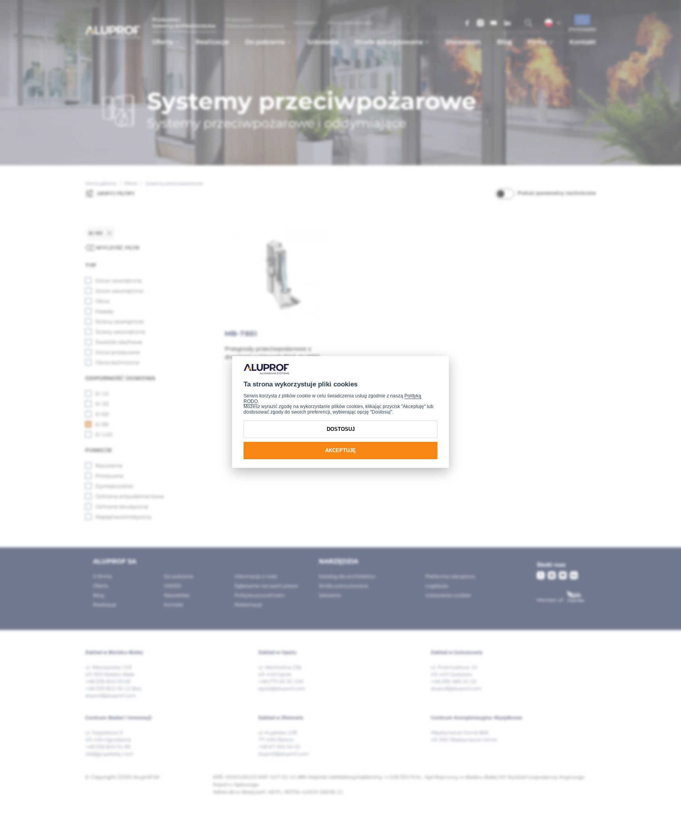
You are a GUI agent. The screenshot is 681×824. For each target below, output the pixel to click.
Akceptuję (340, 450)
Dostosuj (341, 429)
